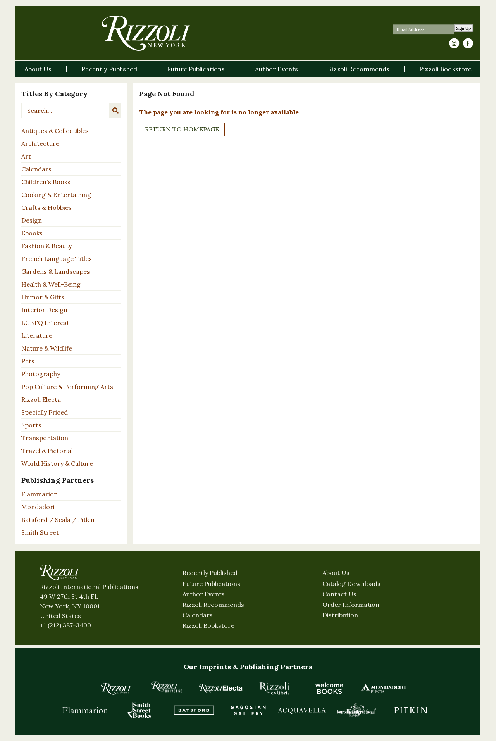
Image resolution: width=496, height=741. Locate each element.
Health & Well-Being (51, 284)
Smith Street (40, 532)
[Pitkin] (411, 710)
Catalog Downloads (351, 583)
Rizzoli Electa (41, 399)
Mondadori (38, 507)
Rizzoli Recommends (213, 604)
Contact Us (339, 594)
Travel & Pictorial (47, 450)
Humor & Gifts (42, 297)
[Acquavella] (302, 710)
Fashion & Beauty (46, 246)
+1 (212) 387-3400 (65, 625)
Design (31, 220)
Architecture (40, 143)
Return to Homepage (182, 129)
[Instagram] (454, 43)
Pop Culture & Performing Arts (67, 386)
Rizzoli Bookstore (208, 625)
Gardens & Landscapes (55, 271)
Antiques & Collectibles (55, 131)
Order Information (350, 604)
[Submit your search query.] (115, 110)
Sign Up (463, 28)
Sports (31, 425)
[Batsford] (194, 710)
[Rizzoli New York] (146, 33)
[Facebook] (468, 43)
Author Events (204, 594)
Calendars (36, 169)
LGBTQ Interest (45, 322)
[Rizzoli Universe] (167, 686)
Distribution (340, 615)
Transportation (44, 438)
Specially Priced (44, 412)
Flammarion (39, 494)
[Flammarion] (85, 710)
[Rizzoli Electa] (221, 688)
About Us (336, 573)
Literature (36, 335)
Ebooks (32, 233)
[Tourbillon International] (356, 710)
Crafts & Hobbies (46, 207)
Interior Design (44, 310)
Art (26, 156)
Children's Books (46, 182)
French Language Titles (56, 259)
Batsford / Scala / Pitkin (58, 519)
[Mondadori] (383, 688)
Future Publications (211, 583)
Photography (40, 374)
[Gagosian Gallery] (248, 710)
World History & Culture (57, 463)
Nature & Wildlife (46, 348)
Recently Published (210, 573)
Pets (27, 361)
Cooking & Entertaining (56, 195)
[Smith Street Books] (139, 710)
